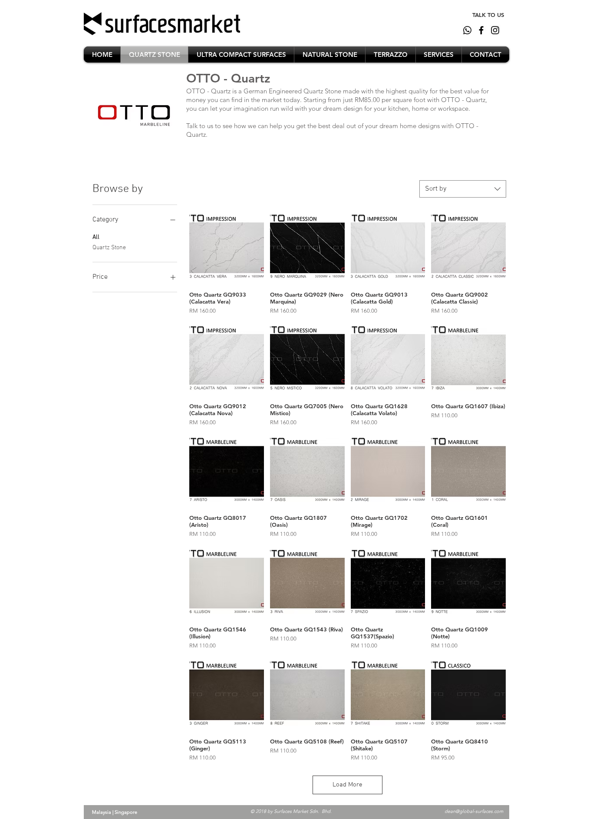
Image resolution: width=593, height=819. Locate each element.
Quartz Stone (109, 247)
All (95, 237)
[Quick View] (226, 246)
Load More (347, 785)
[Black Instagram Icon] (495, 30)
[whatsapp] (467, 30)
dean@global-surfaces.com (474, 811)
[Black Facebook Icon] (481, 30)
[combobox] (462, 189)
